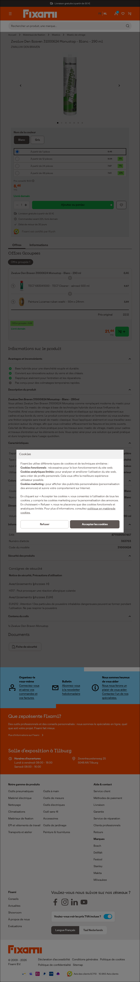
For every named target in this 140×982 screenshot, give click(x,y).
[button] (95, 524)
